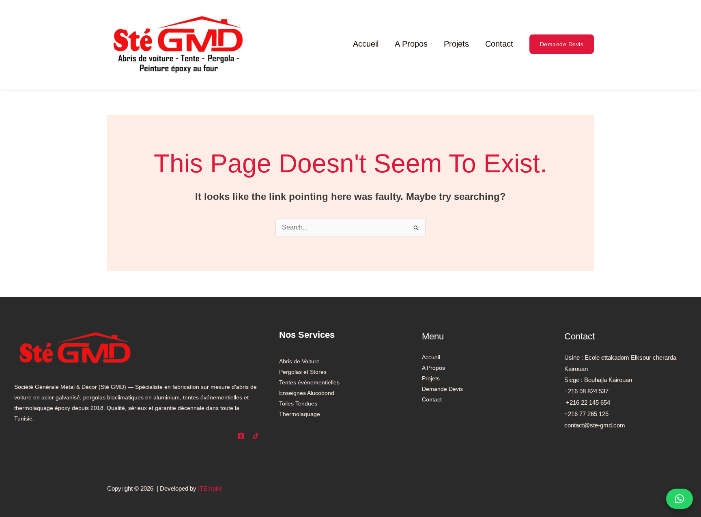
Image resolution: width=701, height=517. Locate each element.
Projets (456, 43)
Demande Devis (442, 389)
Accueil (365, 43)
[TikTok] (255, 436)
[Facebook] (241, 436)
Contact (499, 43)
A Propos (411, 43)
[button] (561, 44)
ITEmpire (210, 488)
